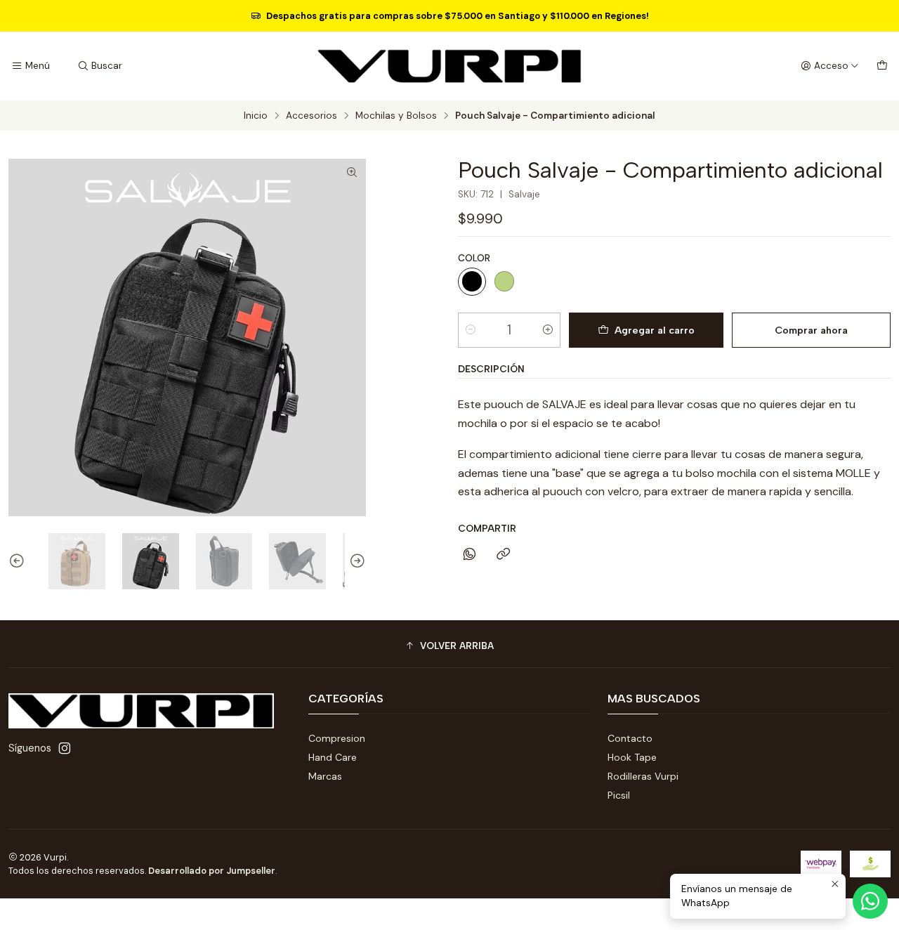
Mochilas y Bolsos (396, 116)
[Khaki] (504, 282)
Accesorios (311, 116)
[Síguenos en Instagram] (65, 748)
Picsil (619, 795)
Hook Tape (632, 757)
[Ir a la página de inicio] (449, 66)
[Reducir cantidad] (471, 330)
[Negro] (472, 282)
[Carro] (882, 66)
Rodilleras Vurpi (643, 776)
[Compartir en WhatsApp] (469, 555)
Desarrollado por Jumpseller (211, 871)
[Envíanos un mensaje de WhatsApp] (870, 901)
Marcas (325, 776)
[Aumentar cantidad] (548, 330)
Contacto (630, 738)
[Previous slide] (18, 561)
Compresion (336, 738)
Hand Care (332, 757)
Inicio (256, 116)
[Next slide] (355, 561)
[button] (449, 645)
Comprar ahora (811, 330)
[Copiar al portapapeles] (503, 555)
